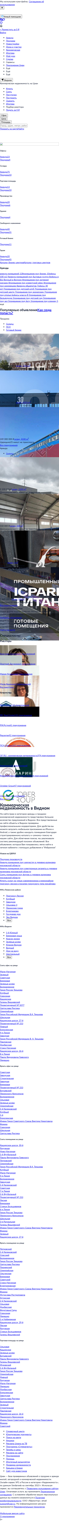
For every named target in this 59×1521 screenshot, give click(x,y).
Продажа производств (11, 859)
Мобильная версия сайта (12, 1513)
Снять (9, 91)
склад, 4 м (12, 562)
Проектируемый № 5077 (12, 1005)
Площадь (5, 122)
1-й (1, 1115)
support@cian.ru (7, 1503)
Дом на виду (12, 950)
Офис (4, 115)
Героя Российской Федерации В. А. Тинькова (21, 1038)
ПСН (8, 326)
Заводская (5, 1075)
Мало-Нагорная (8, 971)
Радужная (5, 1148)
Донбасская (6, 1044)
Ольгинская (5, 1273)
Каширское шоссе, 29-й (11, 1322)
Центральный (13, 953)
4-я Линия (5, 1032)
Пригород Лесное (15, 895)
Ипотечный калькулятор (18, 1461)
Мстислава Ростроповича (12, 1294)
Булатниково (12, 911)
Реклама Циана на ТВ (16, 1443)
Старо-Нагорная (8, 1047)
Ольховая (4, 1099)
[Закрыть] (2, 7)
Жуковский (5, 1364)
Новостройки (12, 43)
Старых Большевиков (10, 1206)
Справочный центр (15, 1431)
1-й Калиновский (8, 1108)
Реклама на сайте (14, 1452)
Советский (5, 1279)
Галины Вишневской (10, 1002)
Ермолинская (6, 1029)
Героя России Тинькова (11, 989)
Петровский (6, 1160)
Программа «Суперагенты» (19, 1446)
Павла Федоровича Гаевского (14, 1057)
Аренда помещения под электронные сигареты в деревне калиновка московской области (28, 870)
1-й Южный (12, 932)
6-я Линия (5, 1209)
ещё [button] (2, 304)
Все (9, 920)
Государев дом (13, 914)
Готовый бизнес (13, 329)
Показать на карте (9, 128)
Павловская (5, 1041)
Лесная (3, 1200)
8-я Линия (5, 1054)
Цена (3, 118)
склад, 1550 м (19, 489)
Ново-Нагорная (7, 1151)
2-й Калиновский (8, 1300)
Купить (9, 88)
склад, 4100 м (21, 439)
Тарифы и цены (13, 1449)
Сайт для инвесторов (16, 1471)
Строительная (7, 1078)
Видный (10, 947)
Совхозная (5, 995)
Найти (21, 128)
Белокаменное (7, 986)
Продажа (10, 40)
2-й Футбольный (8, 1194)
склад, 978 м (18, 599)
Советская (5, 977)
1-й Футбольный (8, 1154)
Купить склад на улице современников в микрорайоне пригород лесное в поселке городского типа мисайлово (28, 882)
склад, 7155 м (23, 365)
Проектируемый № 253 (11, 1023)
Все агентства (7, 798)
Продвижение (13, 1455)
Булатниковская (8, 1285)
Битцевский (5, 1090)
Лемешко (4, 1060)
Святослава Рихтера (10, 1008)
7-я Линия (5, 1191)
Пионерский (6, 1267)
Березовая (5, 980)
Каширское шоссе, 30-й (11, 1145)
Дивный (4, 1026)
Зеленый (4, 974)
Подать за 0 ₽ (13, 109)
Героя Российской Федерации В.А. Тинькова (21, 1014)
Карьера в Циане (14, 1467)
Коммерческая (13, 49)
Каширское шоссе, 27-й (11, 1020)
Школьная (5, 1017)
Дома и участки (13, 46)
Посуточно (11, 94)
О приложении (7, 1516)
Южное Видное (13, 944)
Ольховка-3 (11, 904)
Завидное (10, 901)
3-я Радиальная (7, 1221)
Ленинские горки (14, 907)
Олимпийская (6, 1011)
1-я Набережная (8, 1319)
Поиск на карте (13, 1437)
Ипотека (10, 52)
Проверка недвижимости (18, 1464)
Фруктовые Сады (8, 1310)
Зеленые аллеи (7, 983)
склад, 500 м (16, 525)
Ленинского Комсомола (11, 1093)
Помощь (10, 1458)
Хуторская (5, 1297)
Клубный (10, 898)
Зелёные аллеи (13, 941)
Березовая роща (14, 935)
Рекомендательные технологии (29, 1506)
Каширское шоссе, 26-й (11, 1050)
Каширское (5, 999)
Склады (10, 323)
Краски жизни (13, 938)
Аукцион (10, 1440)
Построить (11, 97)
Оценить (10, 100)
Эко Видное (12, 917)
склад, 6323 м (23, 402)
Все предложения (9, 445)
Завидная (4, 1035)
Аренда (9, 37)
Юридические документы (18, 1434)
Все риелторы (7, 687)
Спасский (4, 1255)
